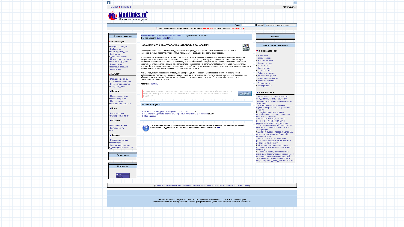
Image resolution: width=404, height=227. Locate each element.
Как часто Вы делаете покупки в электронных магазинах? (170, 114)
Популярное (116, 69)
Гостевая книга (117, 128)
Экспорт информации (120, 145)
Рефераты (115, 54)
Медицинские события (120, 104)
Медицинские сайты (119, 79)
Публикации (115, 143)
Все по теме (263, 55)
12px (159, 38)
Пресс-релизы (116, 101)
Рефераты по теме (266, 73)
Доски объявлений (118, 57)
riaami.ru (154, 84)
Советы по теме (265, 63)
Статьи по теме (265, 58)
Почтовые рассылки (119, 67)
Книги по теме (264, 68)
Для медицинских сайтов (121, 148)
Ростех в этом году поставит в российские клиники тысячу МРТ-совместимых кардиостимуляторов (272, 121)
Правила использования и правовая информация (177, 185)
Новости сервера (118, 99)
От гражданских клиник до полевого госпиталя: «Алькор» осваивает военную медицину (274, 147)
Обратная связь (242, 185)
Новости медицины (119, 96)
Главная (114, 7)
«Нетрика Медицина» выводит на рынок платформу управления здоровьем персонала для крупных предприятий (275, 154)
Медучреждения (117, 86)
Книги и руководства (119, 52)
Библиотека (115, 49)
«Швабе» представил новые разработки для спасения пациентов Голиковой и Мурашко (273, 114)
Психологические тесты (121, 59)
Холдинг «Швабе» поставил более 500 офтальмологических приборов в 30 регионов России (274, 134)
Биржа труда (116, 64)
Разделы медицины (119, 47)
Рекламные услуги (209, 185)
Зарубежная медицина (120, 81)
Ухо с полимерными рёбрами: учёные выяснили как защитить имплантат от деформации (274, 127)
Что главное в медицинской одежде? (160, 112)
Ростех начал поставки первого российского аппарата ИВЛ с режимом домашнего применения (273, 140)
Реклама (125, 7)
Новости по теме (265, 60)
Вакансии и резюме (266, 81)
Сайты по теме (264, 71)
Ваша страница (226, 185)
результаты (184, 112)
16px (165, 38)
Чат (112, 130)
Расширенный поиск (119, 116)
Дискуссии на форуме (267, 76)
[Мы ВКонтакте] (108, 4)
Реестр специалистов (120, 84)
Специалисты (264, 83)
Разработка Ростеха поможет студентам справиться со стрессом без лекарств (273, 107)
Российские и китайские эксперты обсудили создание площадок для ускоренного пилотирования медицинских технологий (275, 100)
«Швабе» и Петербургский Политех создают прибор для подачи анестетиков (274, 159)
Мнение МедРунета (119, 62)
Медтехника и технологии (171, 36)
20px (170, 38)
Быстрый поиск (117, 113)
